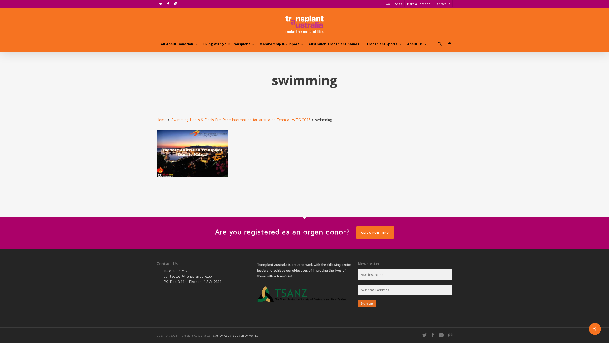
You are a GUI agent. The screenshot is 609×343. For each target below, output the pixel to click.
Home (162, 119)
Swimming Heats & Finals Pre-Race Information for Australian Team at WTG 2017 (240, 119)
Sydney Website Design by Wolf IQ (235, 335)
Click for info (375, 232)
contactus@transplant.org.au (188, 276)
